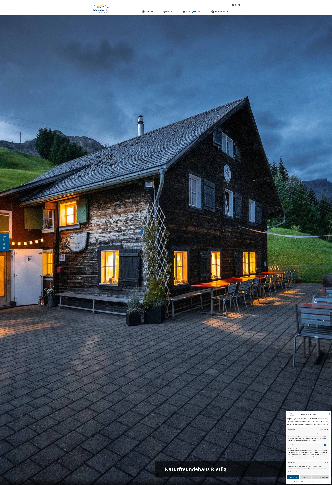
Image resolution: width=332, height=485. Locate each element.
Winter (169, 11)
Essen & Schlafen (193, 11)
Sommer (149, 11)
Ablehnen (305, 477)
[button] (328, 414)
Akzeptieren (293, 477)
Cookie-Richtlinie (298, 481)
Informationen (221, 11)
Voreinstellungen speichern (320, 477)
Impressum (319, 481)
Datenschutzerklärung (310, 481)
